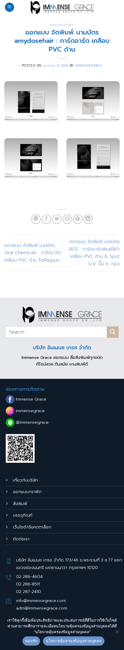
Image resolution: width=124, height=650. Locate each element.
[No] (117, 633)
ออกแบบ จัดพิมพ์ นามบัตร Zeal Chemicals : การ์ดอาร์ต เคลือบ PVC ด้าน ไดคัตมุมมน (32, 253)
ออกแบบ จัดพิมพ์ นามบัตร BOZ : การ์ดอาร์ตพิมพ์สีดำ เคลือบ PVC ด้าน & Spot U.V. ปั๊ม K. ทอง (94, 252)
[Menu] (9, 7)
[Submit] (113, 332)
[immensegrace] (62, 7)
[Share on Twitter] (56, 219)
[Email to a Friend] (67, 219)
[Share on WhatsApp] (36, 219)
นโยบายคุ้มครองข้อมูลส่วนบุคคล (74, 640)
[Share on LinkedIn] (88, 219)
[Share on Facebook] (46, 219)
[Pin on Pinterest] (77, 219)
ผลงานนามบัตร (62, 24)
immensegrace (88, 65)
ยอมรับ (31, 640)
